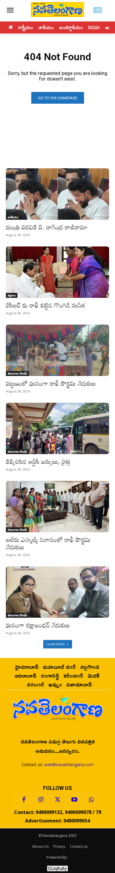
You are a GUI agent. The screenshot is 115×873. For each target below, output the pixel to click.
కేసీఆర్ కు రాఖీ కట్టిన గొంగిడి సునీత (45, 305)
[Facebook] (24, 800)
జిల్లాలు (12, 295)
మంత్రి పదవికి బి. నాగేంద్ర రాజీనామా (47, 227)
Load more (55, 644)
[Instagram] (40, 800)
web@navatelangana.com (68, 764)
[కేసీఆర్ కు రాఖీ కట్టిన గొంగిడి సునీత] (57, 272)
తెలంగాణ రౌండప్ (17, 373)
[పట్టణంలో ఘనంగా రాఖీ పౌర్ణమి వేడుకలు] (57, 350)
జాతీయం (13, 217)
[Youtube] (74, 800)
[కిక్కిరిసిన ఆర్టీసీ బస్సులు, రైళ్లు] (57, 428)
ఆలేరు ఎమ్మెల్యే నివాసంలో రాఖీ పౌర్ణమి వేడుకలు (48, 543)
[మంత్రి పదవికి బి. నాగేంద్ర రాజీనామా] (57, 194)
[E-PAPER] (97, 10)
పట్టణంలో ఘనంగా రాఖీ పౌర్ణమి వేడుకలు (52, 383)
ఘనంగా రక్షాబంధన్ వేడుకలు (38, 625)
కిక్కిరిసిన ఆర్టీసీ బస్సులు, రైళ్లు (39, 461)
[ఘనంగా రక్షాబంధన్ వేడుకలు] (57, 592)
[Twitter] (57, 800)
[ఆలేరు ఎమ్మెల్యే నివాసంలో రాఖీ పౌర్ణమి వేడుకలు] (57, 506)
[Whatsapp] (91, 800)
